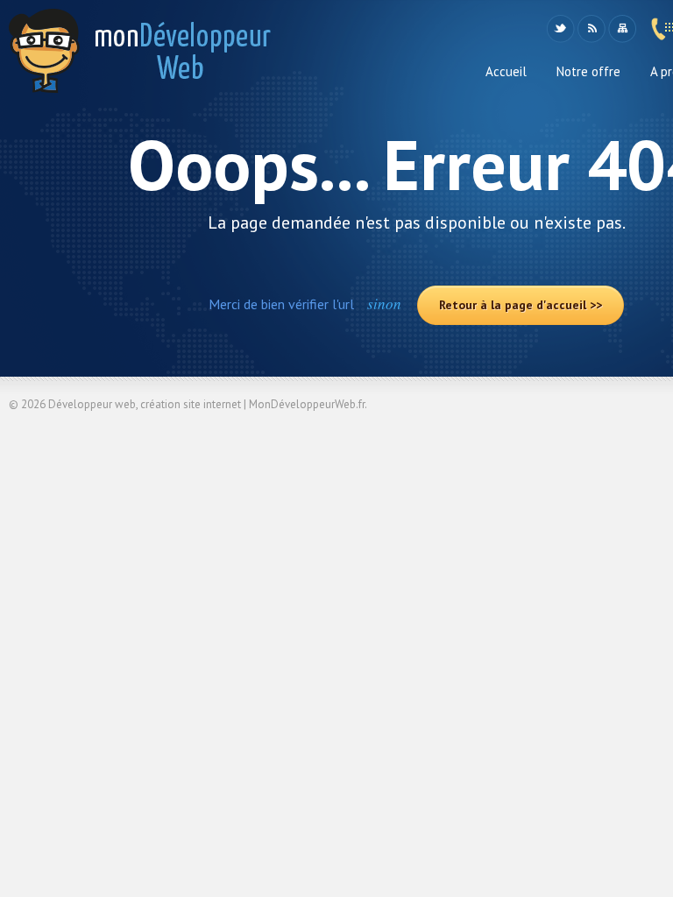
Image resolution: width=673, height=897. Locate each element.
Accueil (506, 71)
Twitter (560, 29)
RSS (591, 29)
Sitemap (621, 29)
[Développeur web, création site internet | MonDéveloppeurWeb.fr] (140, 58)
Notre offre (588, 71)
